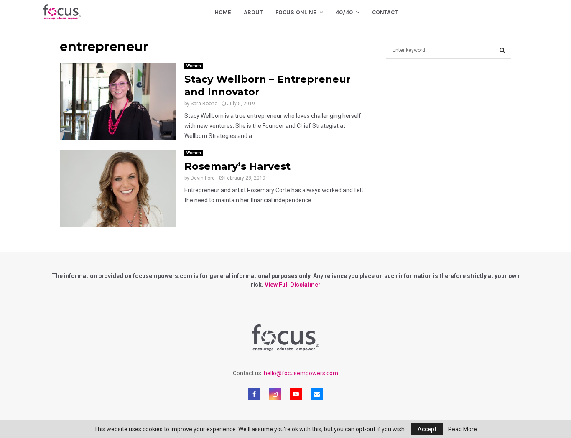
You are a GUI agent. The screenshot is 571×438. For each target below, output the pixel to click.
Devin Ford (203, 178)
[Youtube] (296, 394)
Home (223, 12)
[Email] (317, 394)
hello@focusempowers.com (301, 373)
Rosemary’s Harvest (237, 166)
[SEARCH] (502, 50)
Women (193, 66)
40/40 (344, 12)
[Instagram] (275, 394)
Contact (385, 12)
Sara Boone (204, 104)
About (253, 12)
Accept (427, 429)
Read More (462, 429)
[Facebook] (254, 394)
